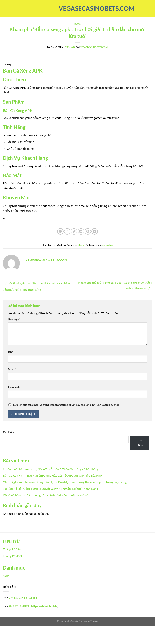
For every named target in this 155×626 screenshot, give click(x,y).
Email (12, 369)
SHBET (13, 606)
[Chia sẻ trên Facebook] (67, 231)
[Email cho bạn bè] (81, 231)
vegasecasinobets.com (77, 8)
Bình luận (14, 319)
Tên (10, 351)
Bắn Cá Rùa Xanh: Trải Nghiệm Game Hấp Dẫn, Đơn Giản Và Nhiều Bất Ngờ (52, 475)
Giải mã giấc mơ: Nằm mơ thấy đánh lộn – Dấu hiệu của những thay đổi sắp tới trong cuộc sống (65, 482)
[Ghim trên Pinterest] (88, 231)
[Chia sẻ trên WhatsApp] (60, 231)
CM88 (13, 597)
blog (77, 23)
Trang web (14, 386)
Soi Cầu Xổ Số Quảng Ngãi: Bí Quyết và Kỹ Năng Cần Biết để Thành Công (50, 488)
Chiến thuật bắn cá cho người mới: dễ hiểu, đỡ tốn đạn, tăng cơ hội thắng (51, 469)
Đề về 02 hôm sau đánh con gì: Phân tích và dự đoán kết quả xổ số (45, 495)
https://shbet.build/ (44, 606)
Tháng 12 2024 (12, 556)
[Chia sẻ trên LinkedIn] (94, 231)
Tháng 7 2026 (12, 549)
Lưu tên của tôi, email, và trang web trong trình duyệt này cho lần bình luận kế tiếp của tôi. (66, 404)
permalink (107, 244)
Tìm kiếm (8, 432)
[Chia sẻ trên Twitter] (74, 231)
